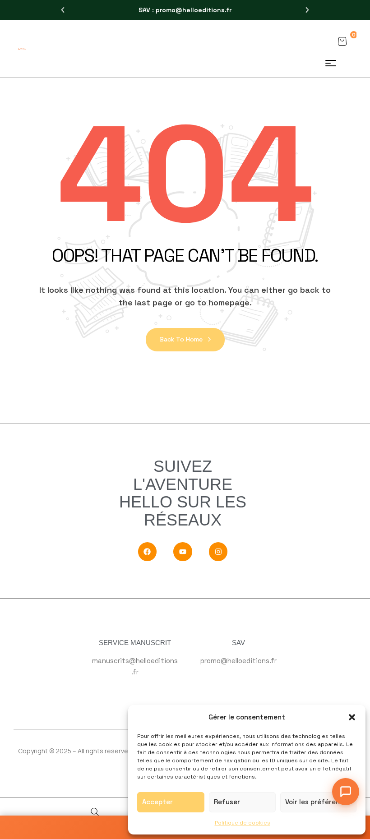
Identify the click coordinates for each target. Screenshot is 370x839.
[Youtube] (182, 551)
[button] (351, 717)
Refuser (227, 802)
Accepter (157, 802)
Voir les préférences (318, 802)
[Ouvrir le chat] (345, 791)
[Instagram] (218, 551)
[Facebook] (147, 551)
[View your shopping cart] (342, 41)
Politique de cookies (242, 822)
